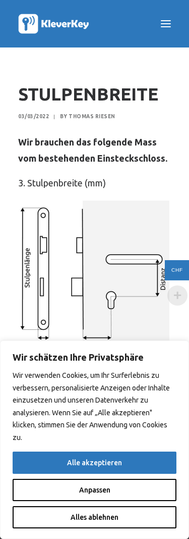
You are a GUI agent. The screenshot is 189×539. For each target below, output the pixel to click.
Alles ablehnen (94, 517)
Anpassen (94, 490)
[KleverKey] (55, 24)
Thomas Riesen (92, 116)
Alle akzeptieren (94, 463)
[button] (166, 23)
